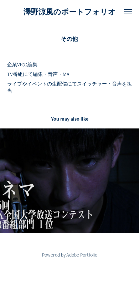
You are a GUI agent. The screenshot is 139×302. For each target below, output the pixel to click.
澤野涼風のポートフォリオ (70, 11)
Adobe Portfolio (81, 255)
